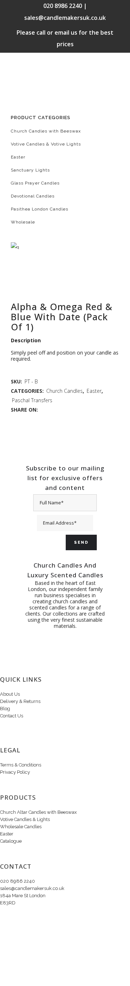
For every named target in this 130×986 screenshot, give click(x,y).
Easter (18, 157)
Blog (5, 708)
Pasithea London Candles (39, 209)
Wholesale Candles (21, 826)
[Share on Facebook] (43, 409)
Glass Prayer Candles (35, 183)
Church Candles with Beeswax (46, 131)
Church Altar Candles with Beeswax (38, 812)
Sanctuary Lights (30, 170)
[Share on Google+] (58, 409)
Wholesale (23, 222)
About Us (10, 694)
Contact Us (11, 715)
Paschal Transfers (32, 400)
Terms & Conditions (20, 765)
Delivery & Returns (20, 701)
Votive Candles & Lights (25, 819)
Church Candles (64, 390)
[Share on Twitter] (50, 409)
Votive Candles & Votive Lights (46, 144)
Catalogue (11, 841)
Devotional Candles (33, 196)
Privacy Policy (15, 772)
